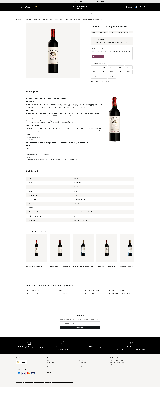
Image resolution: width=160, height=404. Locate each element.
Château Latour (30, 298)
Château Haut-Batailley (88, 293)
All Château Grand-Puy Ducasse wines (101, 81)
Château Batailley (86, 304)
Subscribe (80, 327)
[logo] (80, 7)
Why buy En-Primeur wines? (117, 362)
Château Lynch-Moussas (32, 301)
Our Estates (19, 382)
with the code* (76, 1)
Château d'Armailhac (87, 301)
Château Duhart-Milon (60, 298)
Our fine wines (27, 19)
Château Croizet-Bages (115, 301)
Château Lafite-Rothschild (33, 290)
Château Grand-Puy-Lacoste (61, 290)
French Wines (37, 19)
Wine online (18, 19)
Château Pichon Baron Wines (62, 293)
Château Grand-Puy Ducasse (72, 19)
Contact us (81, 360)
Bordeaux (101, 29)
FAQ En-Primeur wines (116, 364)
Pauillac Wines (58, 19)
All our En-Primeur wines (116, 360)
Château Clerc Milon (59, 301)
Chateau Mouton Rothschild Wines (91, 290)
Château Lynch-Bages (32, 293)
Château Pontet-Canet (88, 298)
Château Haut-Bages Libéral (33, 304)
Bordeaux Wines (47, 19)
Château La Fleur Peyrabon (116, 290)
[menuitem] (16, 14)
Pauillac (107, 29)
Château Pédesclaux (59, 304)
